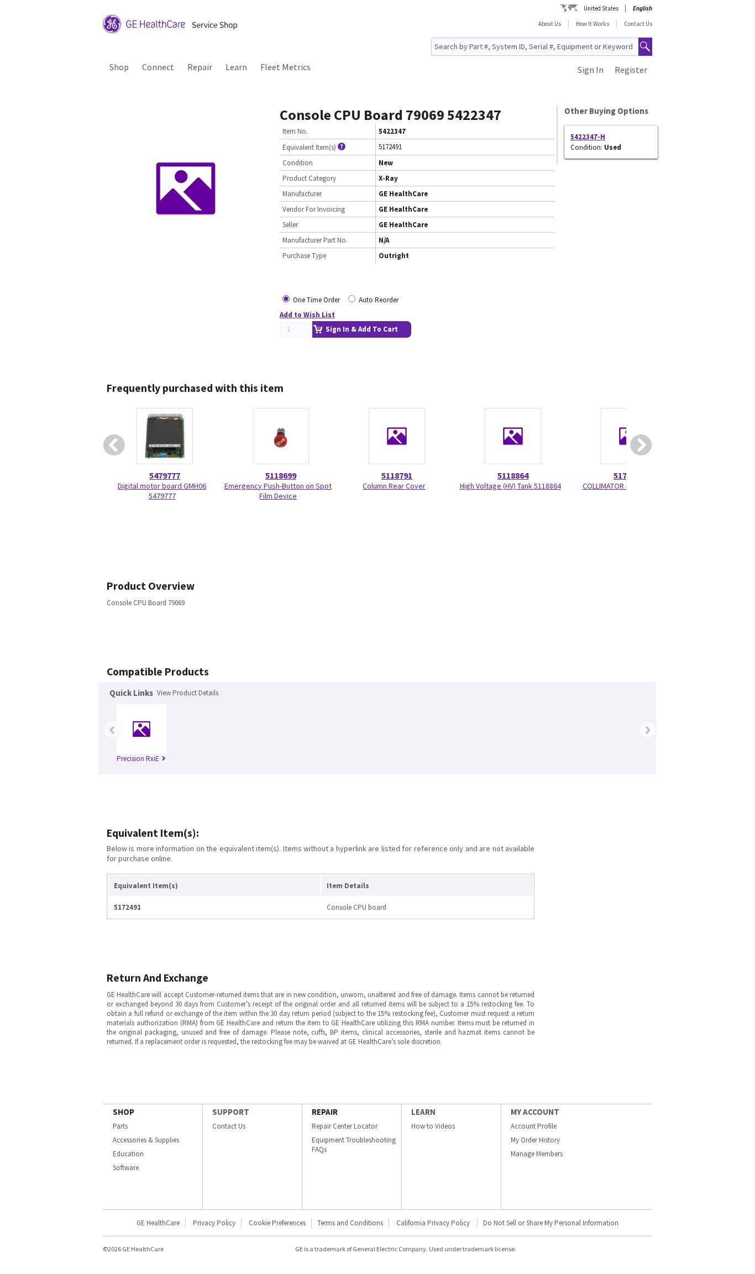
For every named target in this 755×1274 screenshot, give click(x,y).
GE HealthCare (158, 1223)
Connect (158, 66)
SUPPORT (230, 1112)
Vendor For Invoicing (313, 209)
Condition (297, 162)
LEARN (423, 1112)
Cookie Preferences (277, 1223)
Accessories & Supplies (146, 1140)
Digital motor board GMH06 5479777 (162, 491)
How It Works (592, 24)
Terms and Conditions (350, 1223)
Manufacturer (302, 193)
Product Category (309, 178)
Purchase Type (304, 255)
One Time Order (316, 300)
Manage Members (537, 1153)
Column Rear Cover (394, 486)
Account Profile (534, 1126)
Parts (120, 1126)
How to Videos (433, 1126)
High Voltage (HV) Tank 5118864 (510, 486)
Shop (119, 66)
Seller (290, 224)
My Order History (535, 1140)
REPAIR (325, 1112)
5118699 (280, 475)
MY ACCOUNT (535, 1112)
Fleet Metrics (285, 66)
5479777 (164, 475)
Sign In (591, 69)
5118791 (396, 475)
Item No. (295, 131)
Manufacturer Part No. (315, 240)
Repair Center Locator (345, 1126)
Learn (236, 66)
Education (128, 1153)
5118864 (512, 475)
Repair (199, 66)
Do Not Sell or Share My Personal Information (550, 1223)
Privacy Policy (214, 1223)
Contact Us (638, 24)
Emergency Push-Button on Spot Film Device (278, 491)
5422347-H (587, 136)
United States (601, 8)
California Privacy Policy (433, 1223)
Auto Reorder (379, 300)
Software (126, 1167)
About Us (549, 24)
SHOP (123, 1112)
